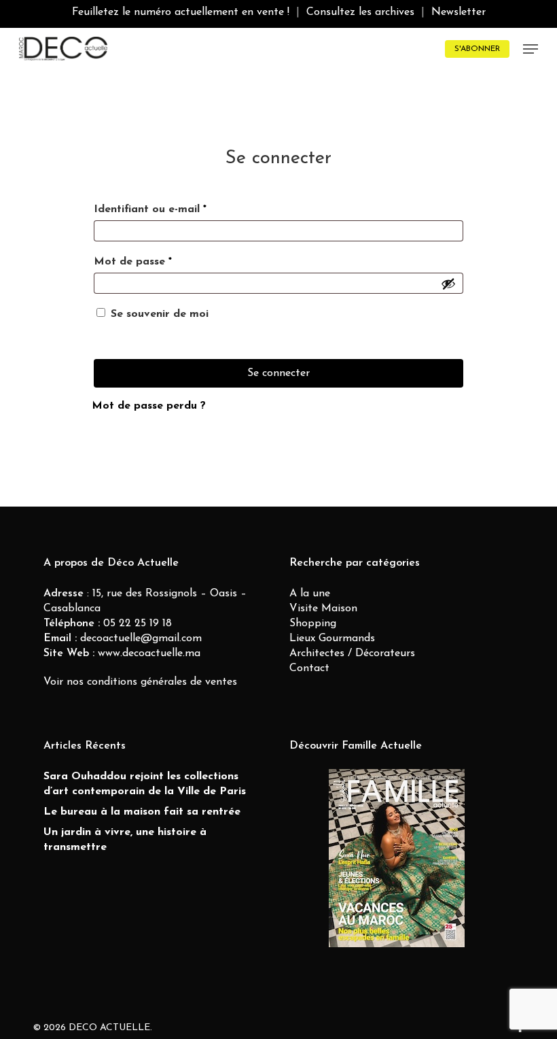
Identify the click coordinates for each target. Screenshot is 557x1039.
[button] (530, 49)
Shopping (312, 623)
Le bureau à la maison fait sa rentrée (141, 811)
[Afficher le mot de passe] (448, 283)
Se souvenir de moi (160, 314)
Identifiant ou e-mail (150, 209)
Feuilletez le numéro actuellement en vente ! (180, 12)
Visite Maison (323, 608)
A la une (309, 593)
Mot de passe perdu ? (149, 406)
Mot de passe (133, 261)
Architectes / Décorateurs (352, 653)
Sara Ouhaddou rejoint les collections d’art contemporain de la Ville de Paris (144, 784)
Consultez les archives (360, 12)
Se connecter (278, 373)
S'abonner (477, 49)
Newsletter (458, 12)
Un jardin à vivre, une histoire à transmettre (124, 840)
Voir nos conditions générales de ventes (140, 682)
